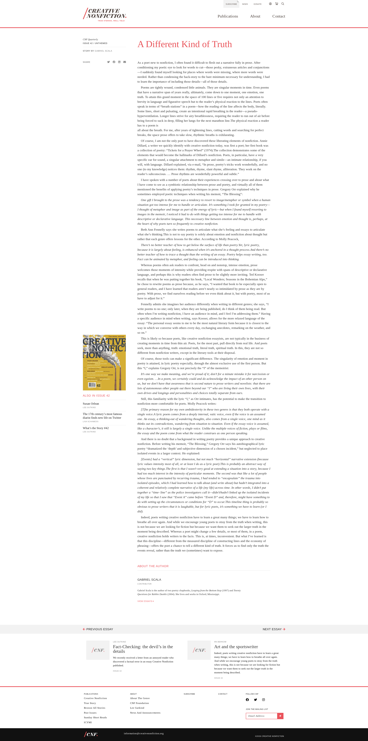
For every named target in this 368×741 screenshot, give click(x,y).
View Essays (145, 601)
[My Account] (270, 4)
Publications (228, 16)
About (255, 16)
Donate (258, 4)
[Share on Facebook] (114, 62)
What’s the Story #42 (96, 428)
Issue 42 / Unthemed (95, 43)
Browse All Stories (94, 708)
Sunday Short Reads (95, 717)
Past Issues (90, 712)
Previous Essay (99, 629)
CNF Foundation (139, 703)
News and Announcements (145, 712)
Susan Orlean (91, 403)
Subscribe (231, 4)
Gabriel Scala (103, 51)
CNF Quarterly (90, 39)
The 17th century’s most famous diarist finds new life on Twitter (102, 415)
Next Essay (273, 629)
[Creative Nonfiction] (113, 15)
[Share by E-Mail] (124, 62)
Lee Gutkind (137, 708)
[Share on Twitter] (108, 62)
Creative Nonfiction (95, 698)
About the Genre (140, 698)
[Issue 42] (104, 363)
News (245, 4)
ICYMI (88, 722)
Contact (278, 16)
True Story (90, 703)
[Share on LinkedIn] (119, 62)
